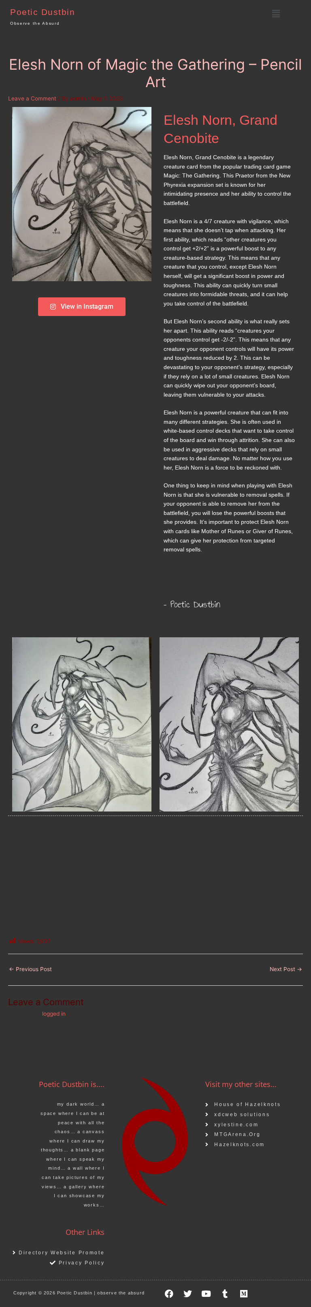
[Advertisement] (155, 876)
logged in (54, 1013)
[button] (276, 13)
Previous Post (30, 969)
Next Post (286, 969)
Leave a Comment (32, 98)
